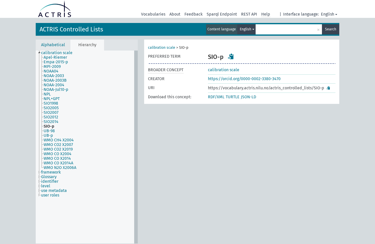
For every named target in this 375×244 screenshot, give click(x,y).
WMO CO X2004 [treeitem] (57, 154)
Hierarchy (87, 44)
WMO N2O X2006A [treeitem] (60, 167)
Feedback (193, 14)
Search (330, 29)
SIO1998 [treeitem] (51, 103)
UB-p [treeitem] (48, 135)
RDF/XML (216, 96)
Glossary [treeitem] (49, 177)
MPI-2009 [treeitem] (52, 66)
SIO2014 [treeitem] (51, 121)
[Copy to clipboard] (231, 56)
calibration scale (161, 47)
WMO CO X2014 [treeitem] (57, 158)
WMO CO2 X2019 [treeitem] (58, 149)
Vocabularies (153, 14)
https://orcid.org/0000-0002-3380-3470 (244, 78)
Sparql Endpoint (222, 14)
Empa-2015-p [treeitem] (56, 62)
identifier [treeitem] (49, 181)
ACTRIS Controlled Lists (71, 29)
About (174, 14)
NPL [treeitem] (47, 94)
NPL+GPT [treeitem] (52, 98)
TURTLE (233, 96)
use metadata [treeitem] (54, 190)
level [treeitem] (45, 186)
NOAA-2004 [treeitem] (54, 85)
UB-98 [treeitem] (49, 131)
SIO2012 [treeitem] (51, 117)
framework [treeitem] (51, 172)
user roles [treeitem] (50, 195)
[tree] (87, 147)
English (327, 14)
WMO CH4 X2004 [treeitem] (59, 140)
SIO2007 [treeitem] (51, 112)
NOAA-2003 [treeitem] (54, 76)
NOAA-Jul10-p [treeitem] (56, 89)
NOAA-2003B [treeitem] (55, 80)
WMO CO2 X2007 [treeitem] (58, 144)
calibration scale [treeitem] (56, 53)
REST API (249, 14)
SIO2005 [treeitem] (51, 108)
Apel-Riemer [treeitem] (55, 57)
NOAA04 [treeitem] (51, 71)
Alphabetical (53, 44)
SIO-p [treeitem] (49, 126)
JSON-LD (248, 96)
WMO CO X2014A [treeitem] (58, 163)
